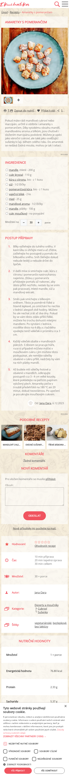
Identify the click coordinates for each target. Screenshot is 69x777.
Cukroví (42, 608)
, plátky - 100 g (22, 208)
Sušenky (43, 612)
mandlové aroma (19, 204)
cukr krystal (16, 175)
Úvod (4, 12)
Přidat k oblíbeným (52, 110)
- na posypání (26, 213)
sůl (11, 184)
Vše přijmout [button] (18, 770)
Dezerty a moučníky (47, 605)
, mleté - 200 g (22, 170)
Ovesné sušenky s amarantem (35, 444)
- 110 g (20, 175)
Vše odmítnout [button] (49, 770)
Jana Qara (45, 403)
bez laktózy (41, 626)
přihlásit (51, 479)
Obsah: (9, 485)
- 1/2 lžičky (17, 184)
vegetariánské (43, 623)
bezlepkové (59, 623)
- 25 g (15, 199)
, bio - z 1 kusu (26, 179)
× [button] (65, 706)
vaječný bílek (16, 194)
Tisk (10, 110)
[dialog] (34, 740)
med (11, 199)
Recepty (15, 12)
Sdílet (64, 110)
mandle (13, 170)
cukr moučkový (18, 213)
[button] (34, 736)
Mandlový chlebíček (12, 444)
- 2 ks (20, 194)
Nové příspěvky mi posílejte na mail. (34, 528)
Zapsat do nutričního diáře (30, 110)
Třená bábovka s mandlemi (58, 444)
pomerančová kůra (20, 189)
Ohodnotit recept (45, 546)
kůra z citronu (17, 179)
